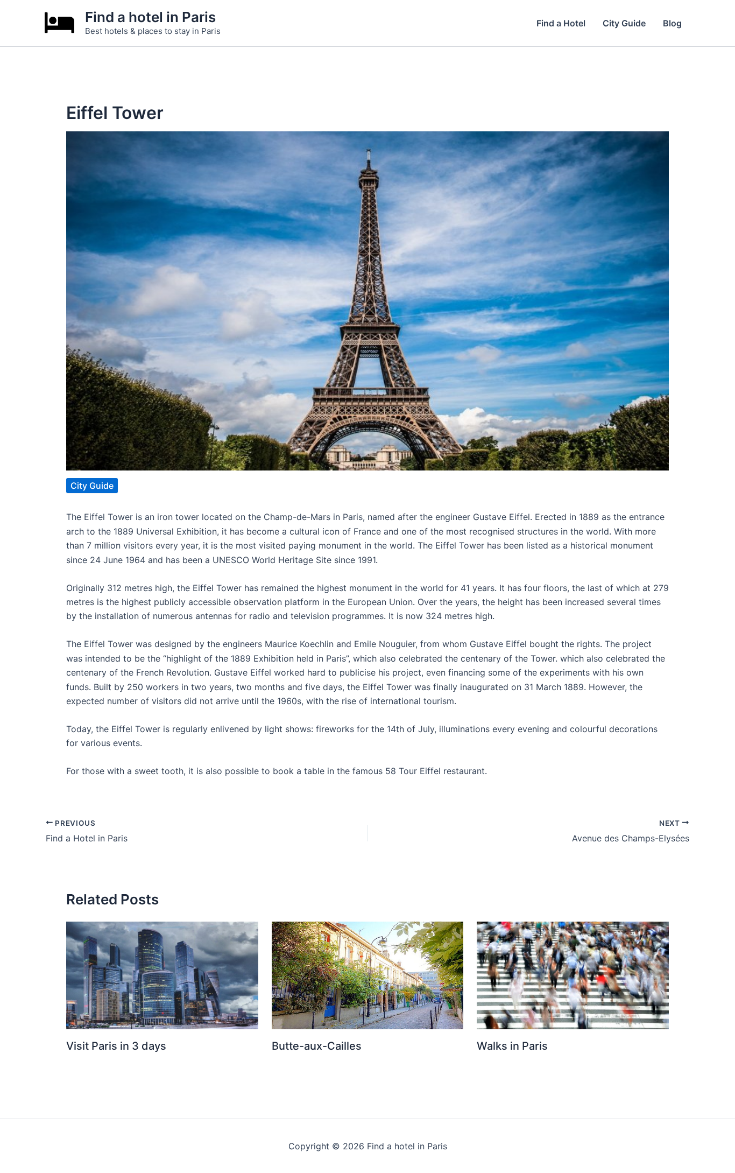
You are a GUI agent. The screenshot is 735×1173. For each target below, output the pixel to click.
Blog (672, 23)
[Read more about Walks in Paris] (573, 974)
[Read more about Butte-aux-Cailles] (368, 974)
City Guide (624, 23)
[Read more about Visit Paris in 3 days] (162, 974)
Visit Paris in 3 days (116, 1045)
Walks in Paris (512, 1045)
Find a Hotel (560, 23)
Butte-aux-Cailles (317, 1045)
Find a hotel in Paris (150, 17)
